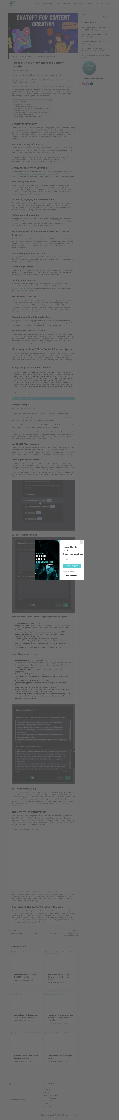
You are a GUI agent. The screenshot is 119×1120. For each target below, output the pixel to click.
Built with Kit (71, 575)
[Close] (81, 542)
